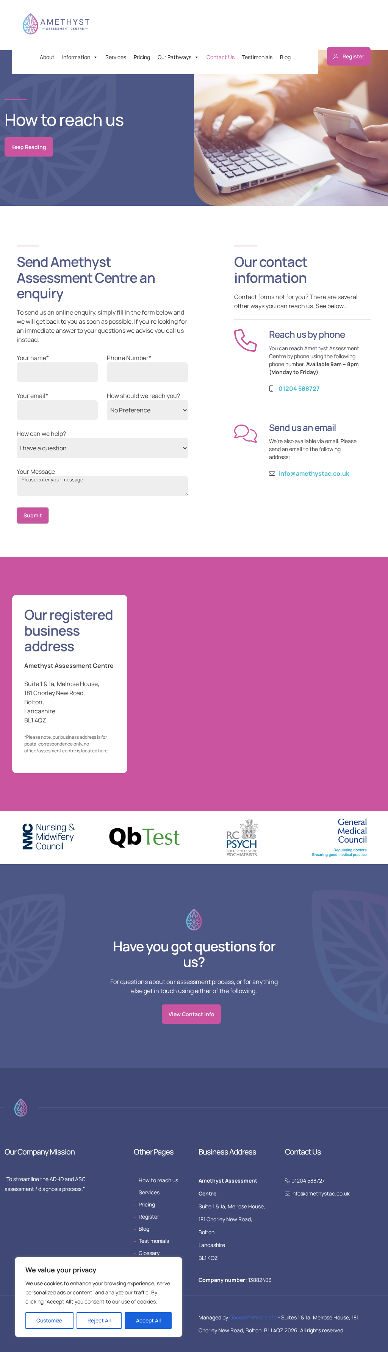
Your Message (36, 471)
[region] (98, 1297)
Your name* (33, 358)
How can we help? (41, 433)
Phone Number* (129, 358)
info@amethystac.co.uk (314, 473)
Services (115, 57)
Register (353, 56)
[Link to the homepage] (58, 26)
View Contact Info (191, 1014)
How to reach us (158, 1180)
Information (76, 57)
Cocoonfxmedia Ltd (253, 1317)
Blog (285, 57)
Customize (49, 1320)
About (47, 57)
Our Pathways (174, 57)
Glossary (149, 1252)
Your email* (32, 396)
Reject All (99, 1320)
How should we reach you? (143, 396)
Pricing (142, 57)
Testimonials (257, 57)
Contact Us (221, 57)
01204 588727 (299, 388)
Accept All (148, 1320)
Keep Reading (28, 146)
